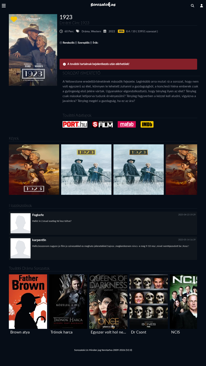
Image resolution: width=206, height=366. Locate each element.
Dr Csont (138, 332)
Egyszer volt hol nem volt (109, 332)
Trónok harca (61, 332)
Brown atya (20, 332)
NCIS (175, 332)
